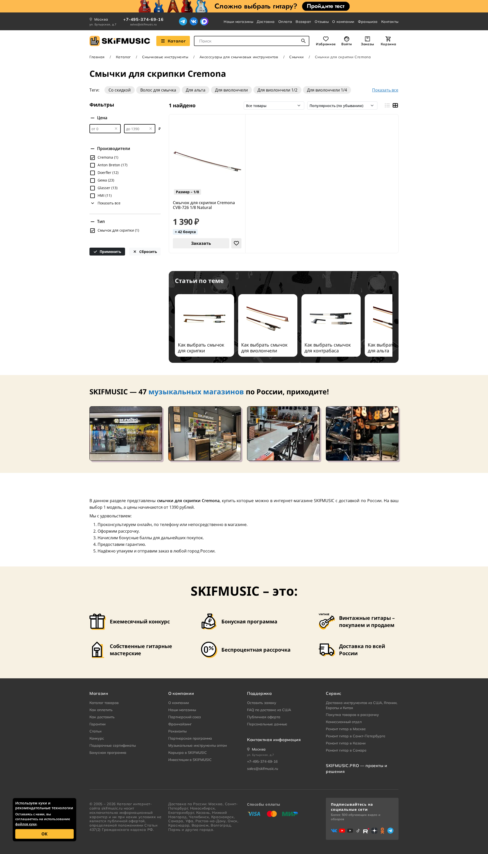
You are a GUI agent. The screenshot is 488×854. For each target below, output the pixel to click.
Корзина (388, 44)
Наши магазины (238, 21)
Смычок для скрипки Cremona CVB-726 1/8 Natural (204, 205)
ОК (44, 834)
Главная (97, 57)
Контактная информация (274, 739)
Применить (110, 251)
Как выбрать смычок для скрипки (201, 348)
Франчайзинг (180, 724)
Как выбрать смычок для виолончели (264, 348)
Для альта (195, 90)
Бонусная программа (107, 752)
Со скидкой (120, 90)
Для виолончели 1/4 (327, 90)
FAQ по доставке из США (269, 710)
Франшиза (367, 21)
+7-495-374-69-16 (143, 19)
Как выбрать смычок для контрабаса (327, 348)
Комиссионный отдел (344, 722)
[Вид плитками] (395, 105)
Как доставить (102, 717)
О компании (343, 21)
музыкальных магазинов (196, 391)
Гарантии (97, 724)
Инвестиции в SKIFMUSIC (190, 759)
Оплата (285, 21)
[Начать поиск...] (303, 41)
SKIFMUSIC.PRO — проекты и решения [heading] (356, 768)
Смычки (296, 57)
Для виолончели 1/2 (277, 90)
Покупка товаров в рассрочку (352, 714)
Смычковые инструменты (165, 57)
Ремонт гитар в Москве (346, 729)
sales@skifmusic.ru (143, 24)
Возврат (303, 21)
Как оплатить (101, 710)
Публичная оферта (263, 717)
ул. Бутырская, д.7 (103, 24)
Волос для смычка (158, 90)
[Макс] (204, 21)
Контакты (390, 21)
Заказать (201, 243)
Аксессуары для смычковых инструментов (239, 57)
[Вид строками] (387, 105)
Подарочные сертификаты (112, 745)
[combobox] (251, 41)
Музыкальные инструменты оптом (197, 745)
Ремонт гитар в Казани (345, 743)
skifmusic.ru (112, 808)
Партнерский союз (184, 717)
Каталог (177, 40)
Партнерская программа (190, 738)
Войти (346, 44)
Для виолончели (231, 90)
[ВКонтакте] (194, 21)
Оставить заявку (261, 702)
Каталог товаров (104, 702)
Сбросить (147, 251)
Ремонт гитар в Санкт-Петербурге (355, 736)
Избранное (326, 44)
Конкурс (96, 738)
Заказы (367, 44)
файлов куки (26, 824)
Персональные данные (267, 724)
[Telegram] (183, 21)
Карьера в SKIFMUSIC (187, 752)
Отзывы (322, 21)
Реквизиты (177, 731)
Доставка (265, 21)
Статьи (95, 731)
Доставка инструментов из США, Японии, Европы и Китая (361, 705)
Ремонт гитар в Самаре (346, 750)
